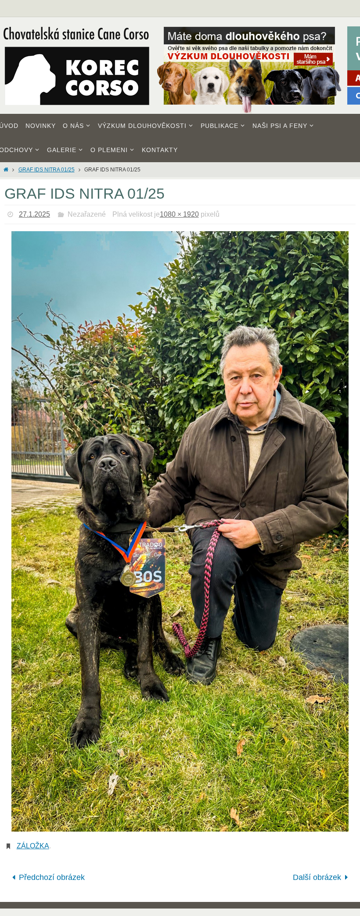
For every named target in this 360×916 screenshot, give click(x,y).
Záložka (33, 846)
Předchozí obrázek (52, 876)
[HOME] (6, 170)
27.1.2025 (34, 214)
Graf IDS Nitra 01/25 (46, 170)
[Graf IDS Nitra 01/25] (180, 531)
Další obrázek (317, 876)
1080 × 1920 (179, 214)
